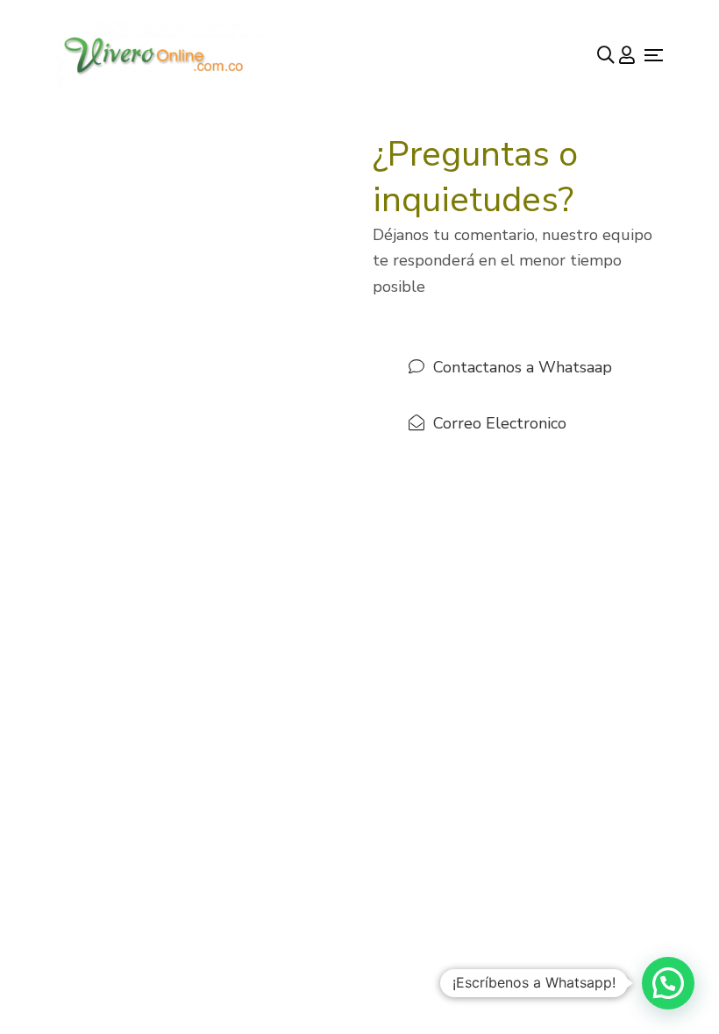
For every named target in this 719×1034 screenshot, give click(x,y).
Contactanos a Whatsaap (522, 367)
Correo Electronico (499, 423)
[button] (668, 983)
